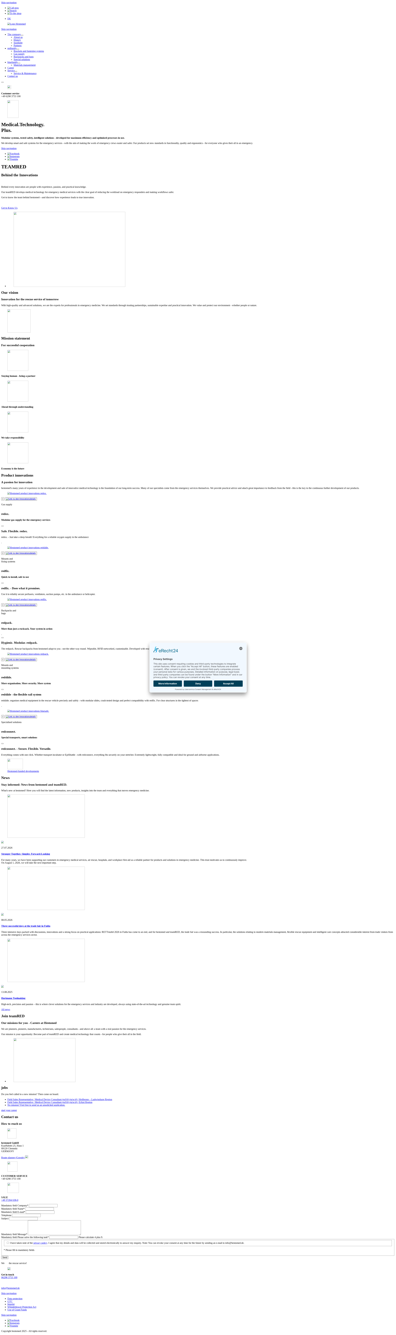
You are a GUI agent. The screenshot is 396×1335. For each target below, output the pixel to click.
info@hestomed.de (10, 1288)
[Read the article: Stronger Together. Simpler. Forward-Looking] (46, 837)
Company (14, 1205)
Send (4, 1257)
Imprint (11, 1304)
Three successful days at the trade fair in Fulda (25, 926)
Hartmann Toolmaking (13, 998)
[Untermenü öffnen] (22, 35)
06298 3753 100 (9, 1277)
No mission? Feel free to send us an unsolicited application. (36, 1105)
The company (14, 34)
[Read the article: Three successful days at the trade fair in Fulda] (46, 909)
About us (18, 37)
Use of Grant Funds (17, 1309)
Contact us (12, 76)
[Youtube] (12, 159)
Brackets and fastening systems (29, 51)
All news (5, 1009)
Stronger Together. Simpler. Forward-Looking (25, 854)
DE (9, 18)
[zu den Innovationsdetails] (21, 499)
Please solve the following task (25, 1237)
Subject (5, 1218)
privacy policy (40, 1243)
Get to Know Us (9, 208)
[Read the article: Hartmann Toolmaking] (46, 981)
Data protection (14, 1298)
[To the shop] (14, 13)
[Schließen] (2, 583)
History (17, 40)
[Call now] (13, 7)
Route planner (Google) (13, 1157)
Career (10, 67)
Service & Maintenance (25, 73)
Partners (18, 45)
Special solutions (22, 59)
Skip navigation (9, 2)
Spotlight (18, 42)
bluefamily (12, 62)
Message (14, 1234)
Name (13, 1208)
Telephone (6, 1215)
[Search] (12, 10)
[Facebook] (13, 153)
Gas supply (19, 54)
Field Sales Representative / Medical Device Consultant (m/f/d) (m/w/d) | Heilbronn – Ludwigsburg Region (59, 1099)
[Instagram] (13, 156)
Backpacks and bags (24, 56)
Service (11, 70)
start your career (9, 1110)
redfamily (12, 48)
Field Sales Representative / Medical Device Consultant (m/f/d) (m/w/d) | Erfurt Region (49, 1102)
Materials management (25, 65)
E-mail (13, 1212)
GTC (10, 1301)
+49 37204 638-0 (9, 1200)
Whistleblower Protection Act (21, 1307)
